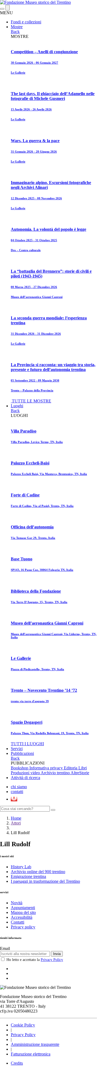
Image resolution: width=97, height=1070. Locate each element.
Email (5, 948)
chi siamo (19, 786)
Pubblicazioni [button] (22, 753)
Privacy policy (23, 927)
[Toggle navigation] (2, 9)
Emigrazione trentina (28, 876)
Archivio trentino (56, 772)
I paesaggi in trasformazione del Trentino (45, 881)
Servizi (17, 748)
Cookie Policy (23, 1025)
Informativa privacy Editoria (53, 768)
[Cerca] (53, 810)
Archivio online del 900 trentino (38, 871)
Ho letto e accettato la (34, 960)
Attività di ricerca (25, 777)
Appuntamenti (23, 907)
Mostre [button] (17, 26)
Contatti (17, 922)
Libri (82, 768)
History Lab (21, 866)
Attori (16, 823)
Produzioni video (26, 772)
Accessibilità (21, 917)
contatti (17, 791)
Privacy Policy (52, 960)
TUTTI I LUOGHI (27, 743)
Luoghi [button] (17, 405)
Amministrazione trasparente (35, 1044)
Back (15, 31)
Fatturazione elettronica (30, 1054)
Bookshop (20, 768)
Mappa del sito (23, 912)
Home (16, 818)
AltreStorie (80, 772)
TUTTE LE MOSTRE (31, 401)
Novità (16, 902)
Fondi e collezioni (26, 22)
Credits (17, 1063)
